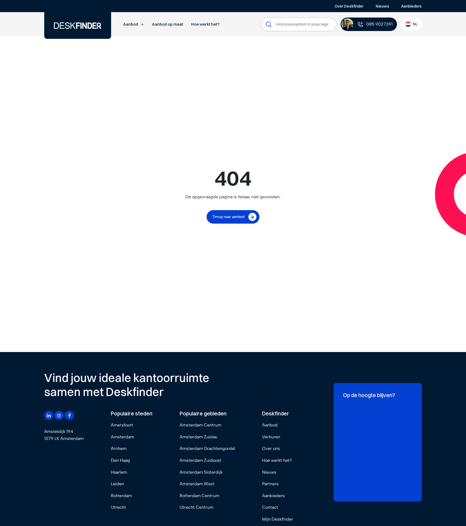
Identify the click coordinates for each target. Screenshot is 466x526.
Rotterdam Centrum (199, 495)
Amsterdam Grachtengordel (207, 448)
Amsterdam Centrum (200, 425)
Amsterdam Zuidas (198, 436)
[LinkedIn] (48, 415)
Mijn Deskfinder (277, 519)
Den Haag (120, 460)
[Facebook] (69, 415)
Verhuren (271, 436)
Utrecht (118, 507)
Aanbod (130, 24)
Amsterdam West (197, 483)
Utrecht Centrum (196, 507)
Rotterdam (121, 495)
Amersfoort (122, 425)
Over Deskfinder (349, 6)
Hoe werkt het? (205, 24)
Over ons (271, 448)
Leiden (117, 483)
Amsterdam (122, 436)
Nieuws (382, 6)
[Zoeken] (269, 24)
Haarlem (119, 472)
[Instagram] (59, 415)
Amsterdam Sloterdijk (201, 472)
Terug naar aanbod (228, 216)
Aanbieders (411, 6)
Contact (270, 507)
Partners (270, 483)
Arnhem (118, 448)
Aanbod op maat (167, 24)
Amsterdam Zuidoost (200, 460)
